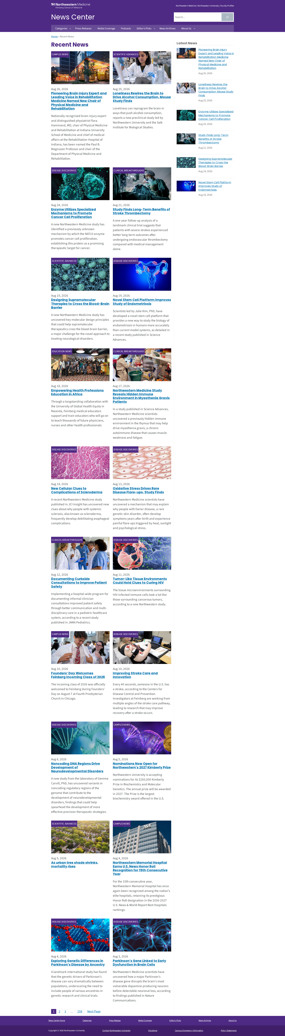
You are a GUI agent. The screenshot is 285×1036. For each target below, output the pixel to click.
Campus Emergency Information (189, 1030)
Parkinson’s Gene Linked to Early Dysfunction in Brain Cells (139, 962)
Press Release (115, 1020)
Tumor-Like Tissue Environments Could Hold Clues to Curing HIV (140, 581)
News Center (73, 17)
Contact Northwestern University (116, 1030)
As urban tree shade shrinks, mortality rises (74, 864)
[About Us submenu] (194, 28)
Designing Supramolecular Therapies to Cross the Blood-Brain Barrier (80, 303)
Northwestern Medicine (186, 5)
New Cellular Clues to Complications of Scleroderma (76, 490)
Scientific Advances (125, 54)
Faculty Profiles (227, 5)
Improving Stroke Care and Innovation (135, 675)
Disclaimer (152, 1030)
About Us (233, 1020)
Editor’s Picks (175, 1020)
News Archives (205, 1020)
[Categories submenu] (70, 28)
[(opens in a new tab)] (80, 837)
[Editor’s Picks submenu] (154, 28)
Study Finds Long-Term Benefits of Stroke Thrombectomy (141, 211)
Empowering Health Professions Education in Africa (77, 392)
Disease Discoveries (64, 170)
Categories (87, 1020)
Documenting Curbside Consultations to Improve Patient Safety (79, 582)
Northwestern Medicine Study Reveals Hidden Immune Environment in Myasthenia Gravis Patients (141, 396)
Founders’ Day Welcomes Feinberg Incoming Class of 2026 (78, 675)
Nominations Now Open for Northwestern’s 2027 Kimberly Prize (142, 765)
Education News (62, 351)
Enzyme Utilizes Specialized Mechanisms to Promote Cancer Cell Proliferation (73, 213)
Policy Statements (229, 1030)
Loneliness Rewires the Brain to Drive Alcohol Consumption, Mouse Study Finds (142, 97)
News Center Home (56, 1020)
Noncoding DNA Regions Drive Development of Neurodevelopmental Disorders (77, 767)
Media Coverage (145, 1020)
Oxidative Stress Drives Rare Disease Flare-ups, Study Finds (138, 490)
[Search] (227, 17)
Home (54, 36)
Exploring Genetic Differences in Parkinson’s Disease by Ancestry (78, 962)
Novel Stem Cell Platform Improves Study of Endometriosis (142, 302)
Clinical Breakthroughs (128, 170)
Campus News (60, 54)
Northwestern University (208, 5)
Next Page (94, 1011)
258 (79, 1011)
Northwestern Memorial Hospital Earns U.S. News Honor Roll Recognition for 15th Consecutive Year (140, 868)
